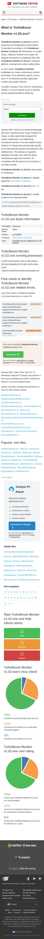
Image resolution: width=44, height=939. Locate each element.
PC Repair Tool (7, 890)
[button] (22, 12)
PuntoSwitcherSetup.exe (10, 464)
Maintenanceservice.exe (10, 449)
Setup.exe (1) (25, 410)
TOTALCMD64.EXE (30, 460)
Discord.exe (5, 460)
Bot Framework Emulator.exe (29, 579)
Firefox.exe (24, 449)
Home (3, 19)
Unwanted (22, 647)
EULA (26, 119)
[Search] (40, 13)
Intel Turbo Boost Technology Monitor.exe (19, 552)
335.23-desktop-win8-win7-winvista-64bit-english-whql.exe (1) (22, 418)
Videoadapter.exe (10, 575)
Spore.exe (7, 556)
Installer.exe (16, 452)
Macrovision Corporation (20, 181)
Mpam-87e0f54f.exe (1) (32, 406)
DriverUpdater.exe (26, 464)
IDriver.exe (16, 561)
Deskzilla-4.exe (16, 460)
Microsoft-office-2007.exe (27, 575)
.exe (37, 186)
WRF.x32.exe (34, 556)
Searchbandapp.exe (8, 456)
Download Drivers (29, 898)
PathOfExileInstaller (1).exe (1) (12, 406)
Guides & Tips (7, 898)
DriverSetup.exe (9, 570)
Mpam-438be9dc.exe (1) (10, 435)
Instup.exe (38, 464)
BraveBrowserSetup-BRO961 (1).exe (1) (15, 399)
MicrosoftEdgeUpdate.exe (26, 467)
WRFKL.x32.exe (27, 561)
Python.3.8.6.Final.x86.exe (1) (26, 431)
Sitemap (7, 910)
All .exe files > (7, 477)
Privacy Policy (30, 119)
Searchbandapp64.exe (25, 456)
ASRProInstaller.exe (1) (28, 414)
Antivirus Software (8, 893)
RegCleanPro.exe (22, 471)
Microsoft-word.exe (11, 579)
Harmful (22, 658)
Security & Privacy (29, 893)
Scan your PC (13, 354)
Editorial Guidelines (29, 912)
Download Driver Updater (11, 895)
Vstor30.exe (21, 570)
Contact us (17, 912)
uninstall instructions (20, 119)
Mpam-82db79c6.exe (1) (10, 410)
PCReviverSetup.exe (8, 467)
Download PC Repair (20, 524)
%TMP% (5, 202)
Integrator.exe (34, 449)
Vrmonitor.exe (32, 570)
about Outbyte (13, 119)
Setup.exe (36, 452)
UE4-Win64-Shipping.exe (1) (11, 402)
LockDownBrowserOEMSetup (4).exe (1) (15, 427)
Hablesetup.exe (9, 565)
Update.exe (39, 456)
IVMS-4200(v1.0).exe (20, 556)
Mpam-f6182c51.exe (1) (9, 414)
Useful (22, 636)
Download (22, 115)
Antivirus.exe (26, 452)
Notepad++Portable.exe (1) (11, 395)
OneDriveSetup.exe (8, 471)
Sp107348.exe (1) (7, 431)
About (9, 912)
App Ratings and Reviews (32, 890)
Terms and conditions (30, 910)
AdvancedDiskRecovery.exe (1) (12, 423)
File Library (12, 19)
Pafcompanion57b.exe (24, 565)
